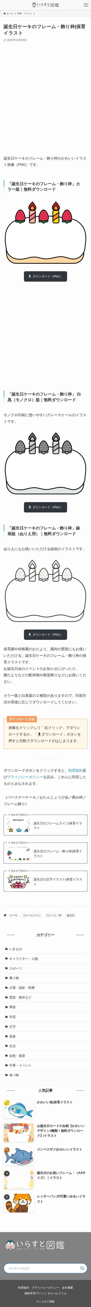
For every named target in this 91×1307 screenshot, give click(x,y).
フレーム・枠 (53, 915)
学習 (12, 1017)
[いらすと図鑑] (45, 5)
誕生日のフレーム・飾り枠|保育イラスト (58, 853)
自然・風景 (17, 1056)
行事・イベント (20, 1065)
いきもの (15, 949)
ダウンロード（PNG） (48, 276)
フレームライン (32, 915)
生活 (12, 1046)
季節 (12, 1007)
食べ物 (14, 1075)
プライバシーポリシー (25, 777)
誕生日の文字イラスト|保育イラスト (58, 881)
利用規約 (75, 770)
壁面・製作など (20, 997)
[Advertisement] (45, 102)
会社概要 (67, 1287)
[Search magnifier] (82, 1268)
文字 (12, 1026)
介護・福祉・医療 (22, 987)
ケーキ (13, 915)
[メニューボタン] (86, 5)
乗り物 (14, 978)
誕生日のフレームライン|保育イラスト (58, 825)
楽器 (12, 1036)
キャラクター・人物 (23, 958)
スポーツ (15, 968)
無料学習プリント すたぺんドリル (46, 1293)
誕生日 (70, 915)
